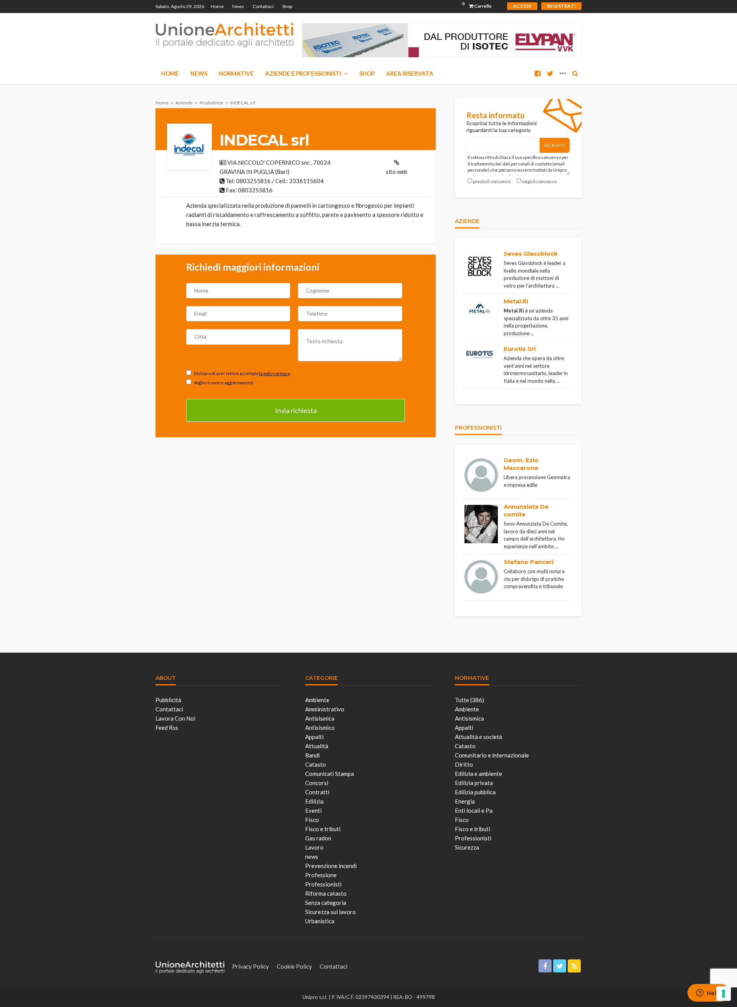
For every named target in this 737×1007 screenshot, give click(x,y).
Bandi (312, 755)
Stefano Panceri (529, 562)
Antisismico (320, 727)
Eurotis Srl (519, 348)
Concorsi (316, 782)
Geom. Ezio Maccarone (521, 463)
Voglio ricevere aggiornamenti (223, 382)
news (311, 856)
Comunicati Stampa (329, 773)
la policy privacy (274, 373)
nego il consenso (539, 181)
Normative (236, 73)
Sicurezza (467, 847)
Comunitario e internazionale (492, 755)
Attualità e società (478, 736)
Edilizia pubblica (475, 792)
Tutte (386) (469, 699)
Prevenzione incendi (331, 865)
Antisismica (319, 718)
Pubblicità (168, 699)
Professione (321, 874)
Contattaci (263, 6)
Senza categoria (325, 902)
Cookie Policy (294, 966)
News (238, 6)
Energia (465, 801)
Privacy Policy (250, 966)
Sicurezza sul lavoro (330, 911)
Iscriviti (554, 145)
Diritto (464, 764)
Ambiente (317, 699)
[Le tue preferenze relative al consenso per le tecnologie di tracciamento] (723, 993)
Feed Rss (166, 727)
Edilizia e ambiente (478, 773)
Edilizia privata (474, 782)
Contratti (317, 792)
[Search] (575, 73)
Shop (287, 6)
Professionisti (323, 884)
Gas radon (318, 838)
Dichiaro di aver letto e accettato (241, 373)
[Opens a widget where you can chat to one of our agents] (708, 993)
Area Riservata (409, 73)
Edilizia (314, 801)
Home (217, 6)
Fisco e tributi (322, 828)
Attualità (316, 745)
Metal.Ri (516, 301)
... (557, 286)
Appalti (314, 736)
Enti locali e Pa (473, 810)
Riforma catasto (326, 893)
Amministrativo (324, 709)
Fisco (312, 819)
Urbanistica (319, 921)
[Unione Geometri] (224, 34)
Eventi (313, 810)
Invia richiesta (296, 410)
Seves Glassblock (531, 253)
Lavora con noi (175, 718)
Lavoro (314, 847)
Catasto (315, 764)
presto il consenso (492, 181)
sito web (396, 171)
